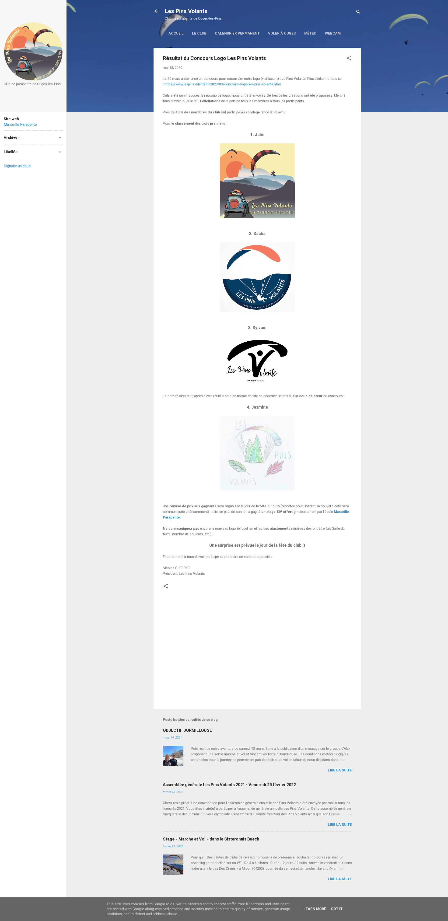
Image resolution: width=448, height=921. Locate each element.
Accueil (176, 33)
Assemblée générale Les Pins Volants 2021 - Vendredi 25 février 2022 (229, 784)
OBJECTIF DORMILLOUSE (187, 730)
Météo (310, 33)
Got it (337, 909)
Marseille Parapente (20, 124)
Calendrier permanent (237, 33)
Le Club (199, 33)
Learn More (315, 909)
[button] (349, 59)
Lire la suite (340, 770)
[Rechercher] (358, 13)
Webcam (333, 33)
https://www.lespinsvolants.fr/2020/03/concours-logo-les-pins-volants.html (222, 84)
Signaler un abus (17, 166)
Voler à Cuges (282, 33)
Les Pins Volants (186, 11)
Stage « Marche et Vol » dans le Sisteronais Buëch (211, 839)
